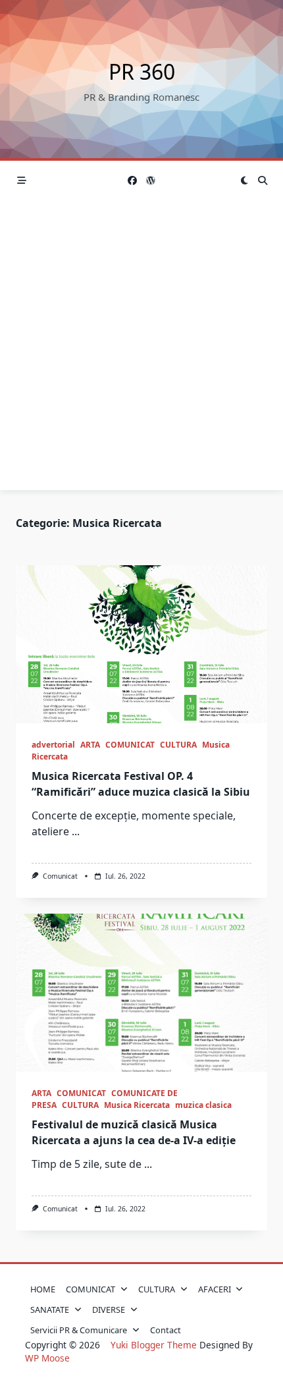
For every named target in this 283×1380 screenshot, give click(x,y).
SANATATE (49, 1309)
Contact (165, 1330)
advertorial (53, 744)
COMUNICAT (130, 744)
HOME (42, 1289)
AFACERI (214, 1289)
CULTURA (178, 744)
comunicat (60, 876)
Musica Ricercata (137, 1105)
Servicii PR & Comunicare (78, 1330)
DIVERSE (108, 1309)
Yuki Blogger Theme (154, 1345)
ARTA (90, 744)
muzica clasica (203, 1105)
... (76, 831)
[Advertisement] (141, 348)
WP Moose (47, 1358)
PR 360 (142, 71)
